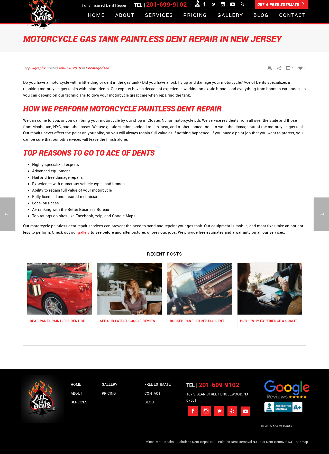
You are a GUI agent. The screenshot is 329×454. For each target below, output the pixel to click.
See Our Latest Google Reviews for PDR (131, 321)
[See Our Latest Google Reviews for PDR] (129, 288)
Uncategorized (97, 67)
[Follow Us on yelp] (232, 411)
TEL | (212, 385)
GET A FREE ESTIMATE (278, 4)
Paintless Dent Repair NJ (195, 442)
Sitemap (302, 442)
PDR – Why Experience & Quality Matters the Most (271, 321)
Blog (261, 15)
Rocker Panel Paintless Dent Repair (201, 321)
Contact (292, 15)
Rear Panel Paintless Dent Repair (61, 321)
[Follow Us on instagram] (206, 411)
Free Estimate (157, 384)
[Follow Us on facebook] (193, 411)
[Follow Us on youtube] (245, 411)
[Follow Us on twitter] (219, 411)
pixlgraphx (36, 67)
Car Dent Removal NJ (276, 442)
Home (96, 15)
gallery (84, 232)
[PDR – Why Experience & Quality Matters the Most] (269, 288)
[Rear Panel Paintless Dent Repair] (59, 288)
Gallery (230, 15)
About (125, 15)
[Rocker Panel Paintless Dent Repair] (199, 288)
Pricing (195, 15)
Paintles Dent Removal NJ (237, 442)
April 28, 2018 (69, 67)
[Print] (270, 68)
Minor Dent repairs (159, 442)
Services (159, 15)
